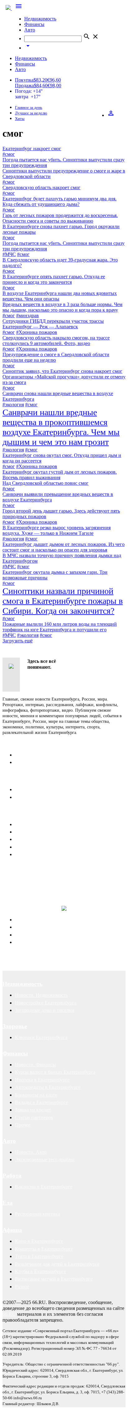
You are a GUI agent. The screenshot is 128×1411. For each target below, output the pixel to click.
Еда (7, 1203)
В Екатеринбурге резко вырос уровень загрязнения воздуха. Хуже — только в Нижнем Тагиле (56, 530)
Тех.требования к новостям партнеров (55, 854)
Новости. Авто (31, 1152)
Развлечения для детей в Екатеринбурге (57, 1264)
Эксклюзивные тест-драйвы (45, 1159)
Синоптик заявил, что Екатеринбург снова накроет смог (62, 371)
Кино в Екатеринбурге (39, 1241)
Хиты (20, 119)
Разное (22, 1286)
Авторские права (33, 942)
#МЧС (9, 254)
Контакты (16, 743)
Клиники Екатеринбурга (41, 1037)
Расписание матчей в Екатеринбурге (54, 1278)
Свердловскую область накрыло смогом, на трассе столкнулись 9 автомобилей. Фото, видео (56, 340)
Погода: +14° (29, 93)
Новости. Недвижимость (41, 995)
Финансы (34, 24)
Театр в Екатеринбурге (39, 1256)
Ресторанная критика (37, 1214)
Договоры (25, 927)
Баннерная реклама (35, 831)
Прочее (22, 1125)
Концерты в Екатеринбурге (44, 1248)
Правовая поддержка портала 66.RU (63, 894)
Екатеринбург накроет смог (31, 148)
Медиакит (25, 824)
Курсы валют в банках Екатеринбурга (55, 1072)
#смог (8, 154)
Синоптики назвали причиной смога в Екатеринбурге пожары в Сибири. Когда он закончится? (62, 601)
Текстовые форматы (36, 839)
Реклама (14, 813)
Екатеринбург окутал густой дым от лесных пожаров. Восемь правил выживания (59, 474)
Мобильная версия (34, 789)
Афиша (12, 1230)
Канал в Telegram (20, 869)
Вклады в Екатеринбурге (41, 1102)
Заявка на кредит (33, 1109)
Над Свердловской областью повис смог (45, 483)
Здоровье (14, 1026)
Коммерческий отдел (37, 762)
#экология (13, 404)
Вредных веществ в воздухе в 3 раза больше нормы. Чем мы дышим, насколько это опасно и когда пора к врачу (62, 307)
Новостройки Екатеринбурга (45, 1002)
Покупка (24, 80)
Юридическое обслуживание (45, 919)
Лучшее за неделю (31, 113)
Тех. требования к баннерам (44, 847)
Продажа (24, 85)
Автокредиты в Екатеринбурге (47, 1087)
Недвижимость (40, 18)
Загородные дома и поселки (44, 1010)
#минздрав (27, 315)
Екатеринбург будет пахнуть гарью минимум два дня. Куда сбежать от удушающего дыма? (59, 201)
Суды (20, 934)
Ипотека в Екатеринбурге (42, 1079)
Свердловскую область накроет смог (41, 187)
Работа (11, 1175)
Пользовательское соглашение (47, 797)
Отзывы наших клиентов (29, 875)
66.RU (9, 1314)
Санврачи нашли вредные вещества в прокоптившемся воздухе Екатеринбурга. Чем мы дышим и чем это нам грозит (61, 427)
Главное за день (28, 107)
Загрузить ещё (17, 640)
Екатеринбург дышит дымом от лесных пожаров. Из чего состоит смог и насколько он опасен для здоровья (63, 547)
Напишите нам (22, 778)
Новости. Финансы (35, 1064)
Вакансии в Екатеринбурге (43, 1186)
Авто (29, 29)
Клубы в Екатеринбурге (40, 1271)
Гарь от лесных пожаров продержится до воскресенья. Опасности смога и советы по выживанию (60, 218)
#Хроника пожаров (36, 332)
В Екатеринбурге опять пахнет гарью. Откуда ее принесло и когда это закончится (53, 279)
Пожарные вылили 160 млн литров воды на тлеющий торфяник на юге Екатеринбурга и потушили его (59, 626)
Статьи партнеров (34, 1117)
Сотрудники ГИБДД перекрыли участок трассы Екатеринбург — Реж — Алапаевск (53, 323)
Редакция (25, 754)
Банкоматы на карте (36, 1095)
